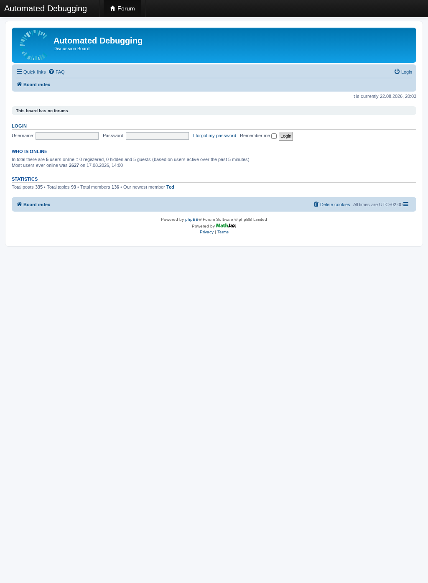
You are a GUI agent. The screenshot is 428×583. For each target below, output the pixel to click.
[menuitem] (56, 72)
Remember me (255, 135)
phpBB (192, 219)
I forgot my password (214, 135)
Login (19, 125)
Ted (170, 186)
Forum (125, 8)
